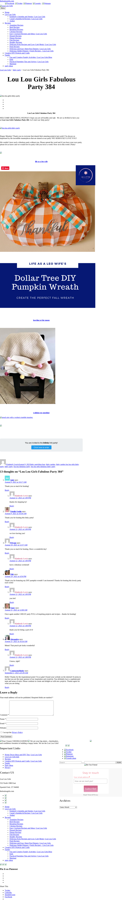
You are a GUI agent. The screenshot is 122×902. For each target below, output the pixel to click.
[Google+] (37, 3)
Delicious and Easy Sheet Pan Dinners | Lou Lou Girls (30, 49)
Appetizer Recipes (16, 25)
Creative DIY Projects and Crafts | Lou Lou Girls (23, 761)
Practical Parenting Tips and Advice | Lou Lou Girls (29, 62)
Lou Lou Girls (10, 14)
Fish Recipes (14, 40)
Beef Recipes (15, 27)
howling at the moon (41, 320)
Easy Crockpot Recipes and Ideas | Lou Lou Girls (28, 34)
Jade (12, 480)
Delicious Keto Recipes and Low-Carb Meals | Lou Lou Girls (33, 44)
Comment (4, 715)
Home (7, 12)
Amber (12, 21)
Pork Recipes (15, 47)
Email (3, 723)
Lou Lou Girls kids (12, 757)
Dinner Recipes (15, 38)
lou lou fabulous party (22, 467)
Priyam (13, 543)
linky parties (50, 464)
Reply (7, 490)
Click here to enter (41, 447)
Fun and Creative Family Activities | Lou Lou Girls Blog (31, 57)
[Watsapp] (46, 3)
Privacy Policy (17, 732)
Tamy (12, 608)
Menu (3, 8)
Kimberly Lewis (12, 464)
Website (3, 728)
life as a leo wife (41, 161)
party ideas (9, 66)
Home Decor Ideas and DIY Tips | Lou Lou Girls (23, 755)
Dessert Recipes (16, 36)
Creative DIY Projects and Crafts (17, 53)
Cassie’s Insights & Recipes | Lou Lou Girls (26, 19)
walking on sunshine (41, 413)
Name (3, 719)
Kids (11, 59)
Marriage (13, 64)
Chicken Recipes (16, 32)
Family (7, 55)
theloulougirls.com (7, 1)
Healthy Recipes (16, 42)
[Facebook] (10, 3)
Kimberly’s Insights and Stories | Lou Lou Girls (27, 17)
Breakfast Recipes (16, 29)
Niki (12, 574)
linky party (34, 464)
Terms (89, 795)
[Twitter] (19, 3)
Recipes (8, 23)
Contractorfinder (17, 671)
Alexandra (14, 639)
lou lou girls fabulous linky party (43, 467)
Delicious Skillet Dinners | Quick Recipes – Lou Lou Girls (31, 51)
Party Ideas (9, 765)
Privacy (95, 795)
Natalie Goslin (16, 511)
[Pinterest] (27, 3)
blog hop (41, 464)
